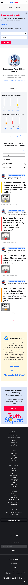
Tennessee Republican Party (17, 175)
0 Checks (4, 110)
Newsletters (14, 504)
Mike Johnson (14, 459)
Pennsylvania (14, 480)
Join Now (6, 42)
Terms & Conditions (14, 559)
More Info (4, 24)
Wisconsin (14, 486)
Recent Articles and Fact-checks (14, 512)
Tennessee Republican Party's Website (14, 80)
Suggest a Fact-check (14, 520)
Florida (14, 470)
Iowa (14, 472)
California (14, 468)
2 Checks (12, 128)
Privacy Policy (14, 563)
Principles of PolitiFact (20, 136)
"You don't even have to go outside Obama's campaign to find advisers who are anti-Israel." (14, 259)
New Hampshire (14, 475)
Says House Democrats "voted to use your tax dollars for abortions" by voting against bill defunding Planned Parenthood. (13, 224)
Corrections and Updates (14, 502)
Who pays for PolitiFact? (14, 375)
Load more (14, 321)
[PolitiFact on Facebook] (14, 536)
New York (14, 477)
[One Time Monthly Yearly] (14, 37)
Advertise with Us (14, 501)
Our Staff (14, 495)
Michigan (14, 473)
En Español (14, 497)
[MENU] (2, 2)
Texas (14, 482)
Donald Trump (14, 453)
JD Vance (14, 455)
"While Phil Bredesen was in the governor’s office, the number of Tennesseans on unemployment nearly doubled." (14, 187)
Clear (24, 151)
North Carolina (14, 479)
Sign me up (14, 408)
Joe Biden (14, 460)
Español (18, 7)
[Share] (25, 582)
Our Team (14, 371)
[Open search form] (26, 2)
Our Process (14, 367)
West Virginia (14, 484)
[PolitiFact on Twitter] (11, 536)
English (10, 7)
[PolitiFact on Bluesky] (17, 536)
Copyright (14, 567)
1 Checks (18, 110)
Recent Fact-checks (14, 514)
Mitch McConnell (14, 457)
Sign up (14, 550)
